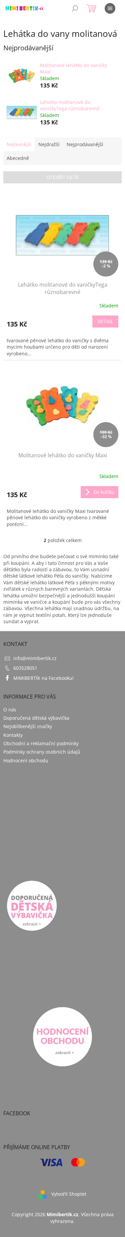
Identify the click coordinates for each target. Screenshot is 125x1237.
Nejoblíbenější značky (27, 726)
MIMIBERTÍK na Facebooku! (43, 678)
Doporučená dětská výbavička (36, 718)
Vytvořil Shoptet (68, 1194)
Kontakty (13, 735)
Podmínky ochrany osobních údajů (41, 752)
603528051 (25, 668)
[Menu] (110, 8)
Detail (105, 321)
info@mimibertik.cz (35, 658)
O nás (9, 709)
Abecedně (18, 158)
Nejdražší (49, 144)
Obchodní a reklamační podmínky (41, 743)
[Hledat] (75, 8)
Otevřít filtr (62, 177)
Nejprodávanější (85, 144)
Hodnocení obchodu (25, 760)
